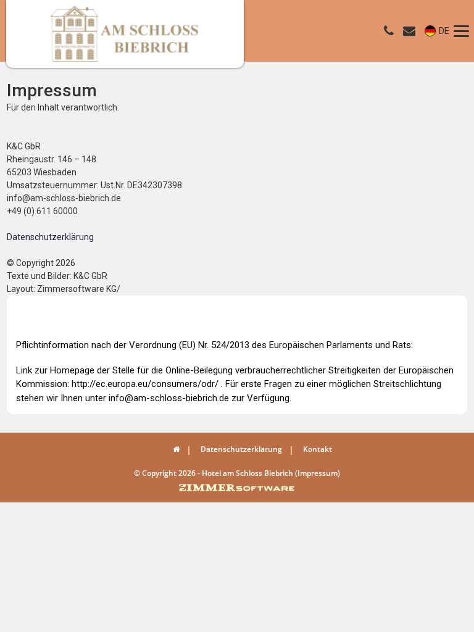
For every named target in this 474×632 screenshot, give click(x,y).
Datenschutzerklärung (50, 237)
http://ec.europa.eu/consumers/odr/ (145, 383)
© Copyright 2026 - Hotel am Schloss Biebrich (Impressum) (237, 473)
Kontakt (317, 449)
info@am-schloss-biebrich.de (169, 398)
